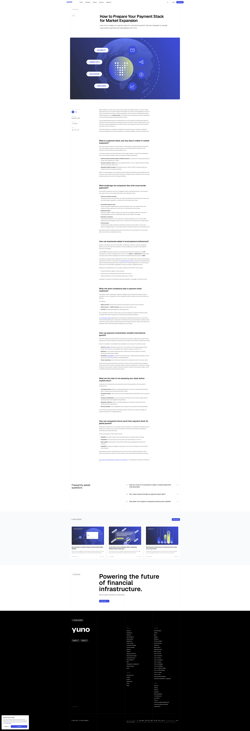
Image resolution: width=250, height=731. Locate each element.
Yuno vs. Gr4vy (157, 657)
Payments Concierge (131, 655)
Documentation (157, 630)
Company (95, 2)
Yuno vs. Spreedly (158, 660)
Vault (128, 668)
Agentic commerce (131, 653)
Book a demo (103, 601)
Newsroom (156, 645)
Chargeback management (133, 664)
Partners (156, 689)
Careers (156, 687)
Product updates (158, 641)
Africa (128, 683)
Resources (101, 2)
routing (108, 347)
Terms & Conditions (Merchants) (161, 702)
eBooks (156, 637)
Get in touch (180, 2)
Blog (155, 635)
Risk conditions (130, 660)
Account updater (131, 647)
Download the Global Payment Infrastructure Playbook (113, 459)
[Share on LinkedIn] (73, 130)
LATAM (128, 677)
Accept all (19, 726)
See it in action (157, 651)
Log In (173, 2)
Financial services (131, 657)
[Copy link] (78, 130)
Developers (87, 2)
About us (156, 685)
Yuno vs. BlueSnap (158, 666)
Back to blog (75, 9)
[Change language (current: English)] (168, 2)
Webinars (156, 639)
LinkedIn (75, 640)
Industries (156, 692)
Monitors (129, 649)
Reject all (7, 726)
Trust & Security (158, 696)
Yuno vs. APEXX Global (159, 670)
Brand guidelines (158, 694)
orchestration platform (106, 318)
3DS (128, 662)
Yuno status (157, 698)
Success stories (158, 643)
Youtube (83, 640)
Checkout (129, 635)
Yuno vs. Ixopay (157, 662)
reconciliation (110, 355)
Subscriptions (130, 639)
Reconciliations (130, 637)
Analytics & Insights (131, 645)
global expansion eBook (127, 260)
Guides (155, 633)
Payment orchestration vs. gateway (162, 678)
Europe (128, 679)
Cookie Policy (157, 706)
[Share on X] (75, 130)
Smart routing (130, 643)
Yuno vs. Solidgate (158, 664)
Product (81, 2)
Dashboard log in (158, 649)
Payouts (128, 630)
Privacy (156, 700)
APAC (128, 685)
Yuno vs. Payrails (158, 655)
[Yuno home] (69, 2)
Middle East (129, 681)
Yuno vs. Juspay (158, 672)
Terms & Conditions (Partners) (161, 704)
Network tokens (130, 666)
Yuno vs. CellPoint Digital (160, 668)
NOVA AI (129, 651)
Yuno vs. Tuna (157, 674)
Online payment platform (160, 676)
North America (130, 675)
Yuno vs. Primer (157, 653)
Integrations (108, 2)
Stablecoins (129, 641)
